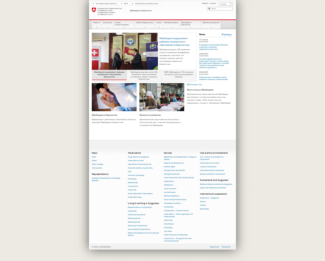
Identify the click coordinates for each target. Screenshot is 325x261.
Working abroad (134, 218)
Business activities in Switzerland (212, 174)
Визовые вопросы (171, 22)
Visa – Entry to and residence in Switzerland (212, 158)
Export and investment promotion (213, 188)
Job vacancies (97, 168)
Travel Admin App (135, 197)
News (94, 157)
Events (94, 161)
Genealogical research (172, 203)
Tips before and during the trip (139, 164)
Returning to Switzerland (137, 226)
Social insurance (170, 189)
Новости (96, 22)
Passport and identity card (174, 163)
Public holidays (97, 164)
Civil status (168, 231)
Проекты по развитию (211, 22)
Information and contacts (209, 163)
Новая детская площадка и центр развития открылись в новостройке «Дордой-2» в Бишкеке (213, 79)
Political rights (169, 167)
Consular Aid (133, 186)
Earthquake (132, 179)
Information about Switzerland (212, 170)
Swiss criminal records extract (175, 199)
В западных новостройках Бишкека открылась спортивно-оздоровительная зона (213, 47)
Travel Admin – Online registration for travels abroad (178, 215)
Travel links (132, 190)
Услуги (158, 22)
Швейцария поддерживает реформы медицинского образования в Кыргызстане (174, 41)
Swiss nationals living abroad (139, 229)
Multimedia (204, 209)
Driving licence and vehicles (174, 170)
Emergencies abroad (171, 174)
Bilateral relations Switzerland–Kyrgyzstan (216, 184)
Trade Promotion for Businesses (176, 235)
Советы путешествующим (122, 23)
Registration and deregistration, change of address (180, 158)
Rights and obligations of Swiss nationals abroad (143, 234)
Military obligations (171, 196)
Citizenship (168, 228)
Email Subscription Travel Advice (140, 194)
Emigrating (132, 211)
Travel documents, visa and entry (140, 168)
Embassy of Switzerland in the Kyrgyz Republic (106, 179)
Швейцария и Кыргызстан (186, 23)
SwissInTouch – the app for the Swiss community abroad (178, 240)
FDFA (126, 4)
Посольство (107, 22)
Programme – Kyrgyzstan (209, 198)
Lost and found (169, 192)
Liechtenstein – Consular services (176, 211)
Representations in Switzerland (140, 207)
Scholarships (168, 207)
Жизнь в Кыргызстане (144, 22)
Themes (203, 202)
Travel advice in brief (136, 161)
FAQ (129, 172)
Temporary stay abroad (136, 215)
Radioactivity (133, 182)
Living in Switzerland (208, 167)
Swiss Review (169, 224)
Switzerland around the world (146, 4)
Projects (203, 205)
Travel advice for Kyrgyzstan (138, 157)
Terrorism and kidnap (136, 175)
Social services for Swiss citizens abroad (179, 178)
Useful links (168, 220)
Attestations (168, 185)
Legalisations (169, 181)
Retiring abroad (134, 222)
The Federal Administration (106, 4)
